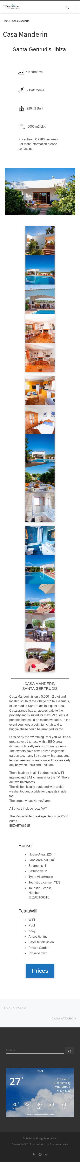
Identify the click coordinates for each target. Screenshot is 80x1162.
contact (23, 148)
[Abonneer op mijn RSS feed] (34, 1154)
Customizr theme (59, 1144)
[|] (11, 6)
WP (26, 1144)
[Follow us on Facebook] (40, 1154)
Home (6, 21)
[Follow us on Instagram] (46, 1154)
